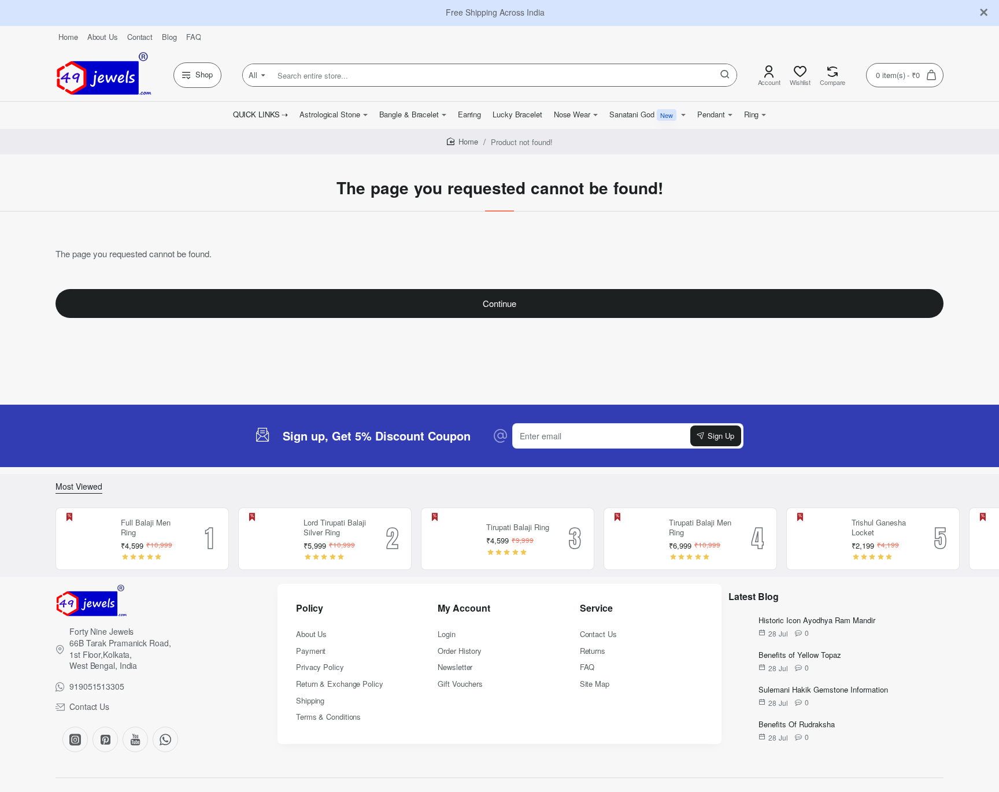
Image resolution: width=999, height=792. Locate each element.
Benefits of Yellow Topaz (799, 655)
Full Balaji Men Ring (146, 528)
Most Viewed (79, 486)
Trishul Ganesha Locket (879, 528)
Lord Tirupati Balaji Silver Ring (335, 528)
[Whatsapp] (165, 739)
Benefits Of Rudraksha (796, 725)
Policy (309, 608)
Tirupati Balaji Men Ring (700, 528)
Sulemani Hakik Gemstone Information (823, 690)
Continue (499, 303)
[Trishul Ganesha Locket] (817, 539)
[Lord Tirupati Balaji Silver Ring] (269, 539)
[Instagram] (75, 739)
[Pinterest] (105, 739)
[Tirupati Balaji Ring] (452, 539)
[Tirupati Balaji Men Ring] (635, 539)
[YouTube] (135, 739)
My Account (464, 608)
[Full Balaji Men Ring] (87, 539)
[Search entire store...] (725, 75)
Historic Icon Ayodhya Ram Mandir (816, 621)
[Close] (984, 12)
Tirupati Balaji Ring (517, 527)
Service (596, 608)
